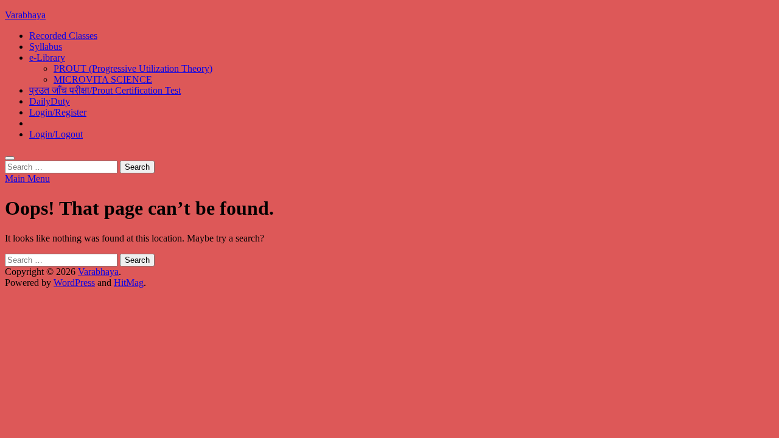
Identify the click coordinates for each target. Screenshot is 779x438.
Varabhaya (25, 15)
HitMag (129, 282)
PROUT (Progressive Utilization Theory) (133, 68)
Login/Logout (56, 134)
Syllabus (45, 46)
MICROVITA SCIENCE (103, 79)
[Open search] (10, 158)
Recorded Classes (63, 35)
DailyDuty (49, 101)
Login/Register (57, 112)
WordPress (74, 282)
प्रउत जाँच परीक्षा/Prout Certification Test (105, 90)
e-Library (47, 57)
